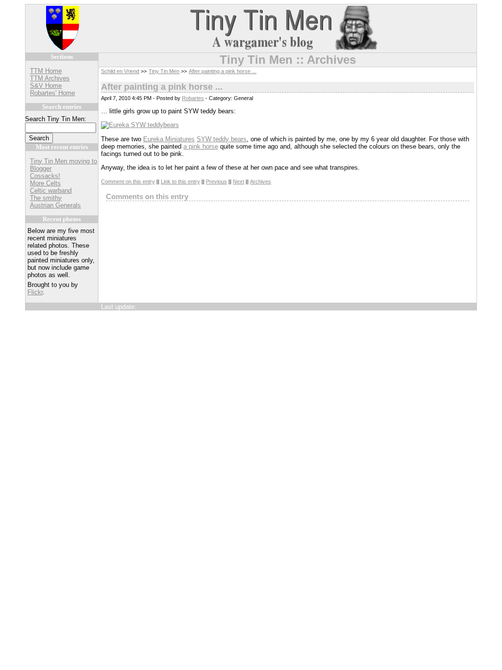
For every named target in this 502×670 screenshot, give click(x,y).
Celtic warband (51, 190)
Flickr (35, 292)
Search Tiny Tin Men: (55, 119)
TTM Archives (50, 78)
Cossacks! (45, 176)
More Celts (45, 183)
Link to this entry (180, 181)
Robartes (193, 98)
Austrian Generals (55, 205)
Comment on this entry (128, 181)
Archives (260, 181)
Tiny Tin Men (164, 71)
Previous (216, 181)
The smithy (46, 198)
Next (238, 181)
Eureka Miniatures (169, 139)
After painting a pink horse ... (222, 71)
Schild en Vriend (120, 71)
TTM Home (46, 71)
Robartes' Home (52, 93)
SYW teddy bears (222, 139)
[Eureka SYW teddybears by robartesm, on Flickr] (140, 125)
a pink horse (200, 146)
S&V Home (46, 85)
